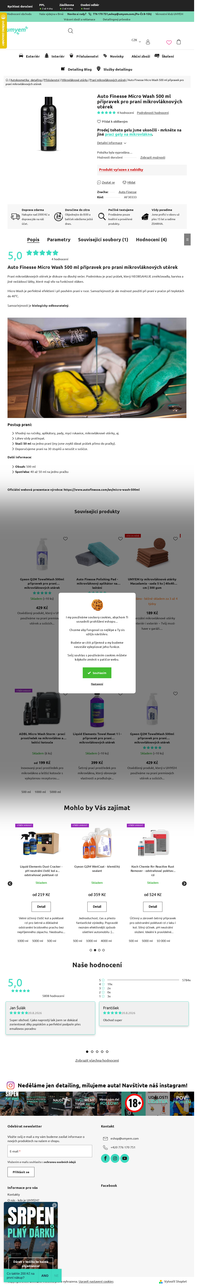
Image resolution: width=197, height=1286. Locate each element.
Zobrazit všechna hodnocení (97, 1060)
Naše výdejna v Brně (51, 14)
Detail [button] (41, 906)
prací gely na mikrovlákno (128, 134)
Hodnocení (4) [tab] (151, 239)
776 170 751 (100, 14)
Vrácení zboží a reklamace (79, 19)
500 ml (26, 792)
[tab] (87, 1052)
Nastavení (97, 684)
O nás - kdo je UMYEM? (23, 1200)
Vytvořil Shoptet (175, 1281)
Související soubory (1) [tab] (103, 239)
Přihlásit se (21, 1172)
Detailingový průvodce (116, 19)
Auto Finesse (128, 192)
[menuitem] (31, 56)
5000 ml (55, 792)
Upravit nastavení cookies (96, 1281)
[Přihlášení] (148, 42)
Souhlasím (99, 673)
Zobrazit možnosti (152, 157)
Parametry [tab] (58, 239)
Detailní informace (109, 143)
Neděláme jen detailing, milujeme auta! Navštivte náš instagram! (102, 1085)
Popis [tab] (33, 239)
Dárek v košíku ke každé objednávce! (30, 1264)
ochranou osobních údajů (60, 1162)
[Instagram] (115, 1158)
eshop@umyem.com (121, 14)
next (184, 587)
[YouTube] (124, 1158)
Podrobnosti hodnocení (153, 112)
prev (11, 587)
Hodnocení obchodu (19, 14)
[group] (41, 883)
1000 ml (40, 792)
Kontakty (14, 1194)
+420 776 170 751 (123, 1147)
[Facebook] (105, 1158)
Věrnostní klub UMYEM (169, 14)
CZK (134, 40)
